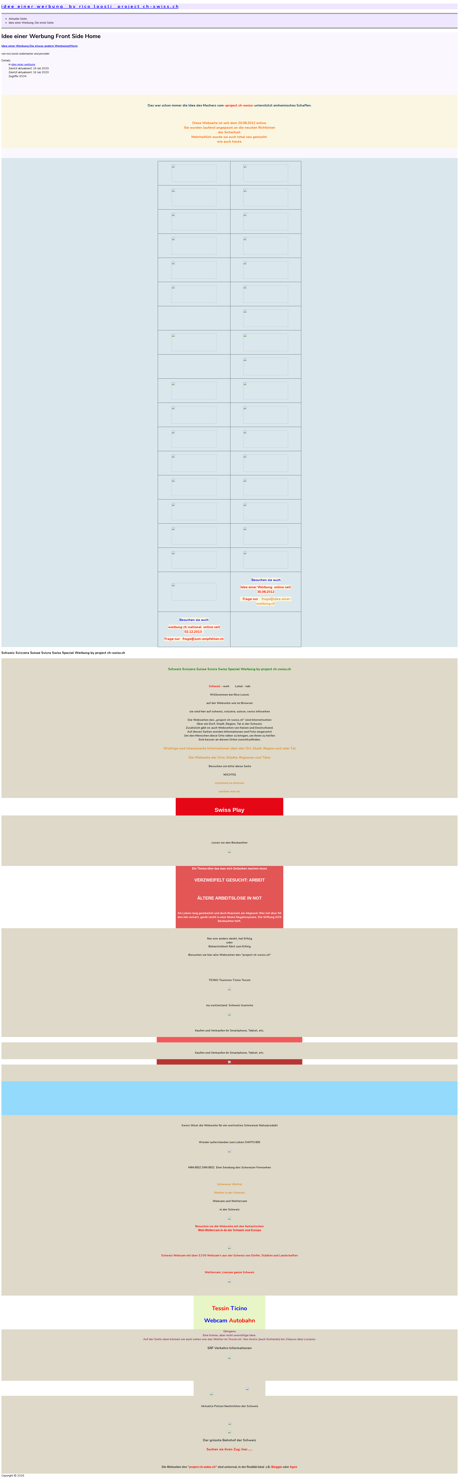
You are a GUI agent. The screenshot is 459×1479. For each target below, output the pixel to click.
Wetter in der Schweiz (229, 1193)
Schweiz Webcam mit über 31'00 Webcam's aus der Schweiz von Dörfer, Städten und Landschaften (229, 1255)
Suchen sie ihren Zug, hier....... (229, 1449)
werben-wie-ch (229, 791)
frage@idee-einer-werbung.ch (273, 601)
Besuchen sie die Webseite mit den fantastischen (229, 1226)
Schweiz (214, 686)
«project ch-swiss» (239, 105)
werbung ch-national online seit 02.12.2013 (194, 629)
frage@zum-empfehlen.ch (203, 639)
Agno (293, 1466)
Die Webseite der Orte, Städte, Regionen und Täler (230, 757)
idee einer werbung (23, 64)
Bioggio (276, 1466)
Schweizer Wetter (229, 1184)
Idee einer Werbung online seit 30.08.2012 (266, 589)
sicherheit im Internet (229, 783)
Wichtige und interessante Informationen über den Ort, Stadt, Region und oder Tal (230, 748)
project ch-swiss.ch (202, 1466)
